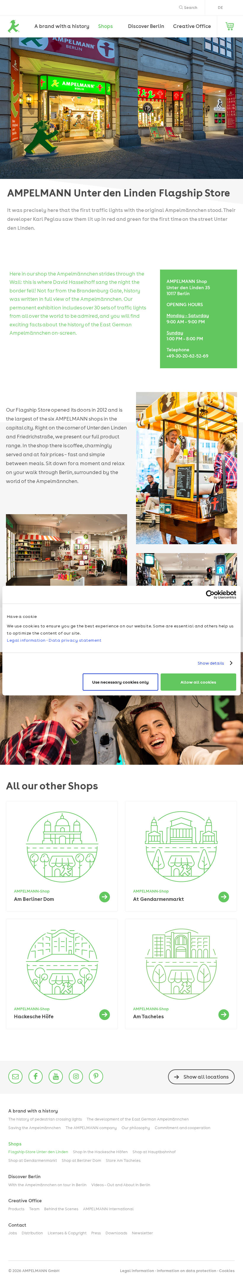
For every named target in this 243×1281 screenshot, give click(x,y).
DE (220, 7)
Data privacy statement (75, 640)
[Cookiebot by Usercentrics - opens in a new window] (210, 594)
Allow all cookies (198, 681)
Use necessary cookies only (120, 681)
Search (190, 7)
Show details (211, 663)
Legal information (26, 640)
